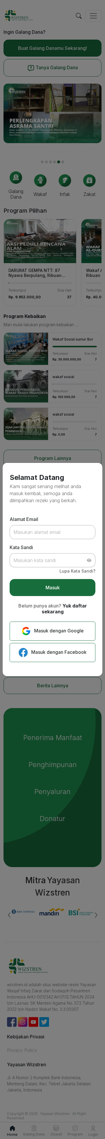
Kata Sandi (21, 547)
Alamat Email (24, 519)
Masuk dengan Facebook (58, 652)
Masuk (53, 587)
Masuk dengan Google (58, 631)
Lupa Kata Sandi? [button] (77, 570)
